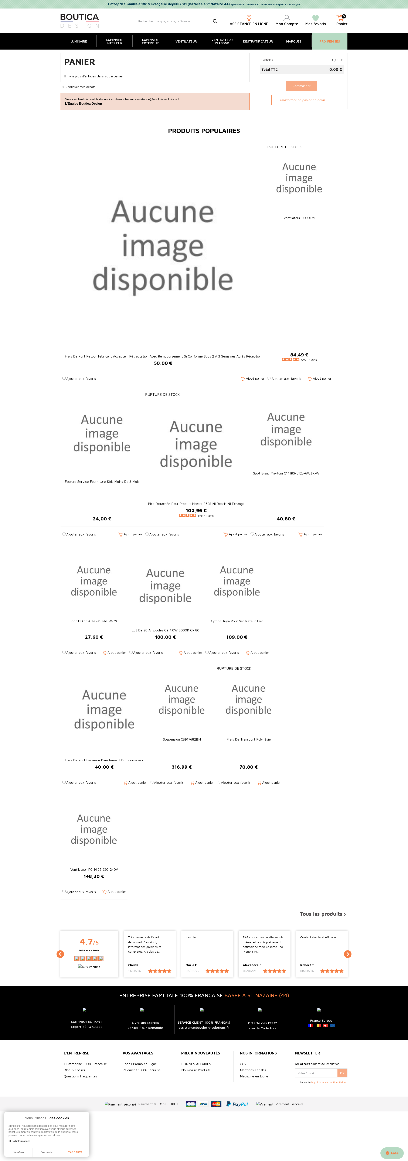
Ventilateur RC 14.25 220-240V (94, 869)
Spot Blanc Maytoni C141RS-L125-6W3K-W (286, 473)
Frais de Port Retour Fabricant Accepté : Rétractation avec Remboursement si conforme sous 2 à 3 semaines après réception (163, 356)
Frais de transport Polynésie (249, 739)
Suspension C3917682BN (182, 739)
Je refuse (18, 1152)
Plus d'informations (19, 1141)
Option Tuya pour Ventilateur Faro (237, 621)
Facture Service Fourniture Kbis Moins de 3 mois (102, 481)
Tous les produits (323, 914)
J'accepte (75, 1152)
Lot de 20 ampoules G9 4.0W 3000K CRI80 (165, 630)
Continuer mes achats (78, 86)
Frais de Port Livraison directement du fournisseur (104, 760)
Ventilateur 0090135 (299, 218)
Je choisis (46, 1152)
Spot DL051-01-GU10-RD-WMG (94, 621)
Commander (302, 86)
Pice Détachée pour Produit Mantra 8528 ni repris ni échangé (196, 504)
